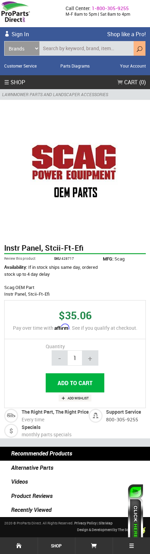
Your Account (133, 66)
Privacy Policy (85, 523)
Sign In (20, 34)
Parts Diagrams (75, 66)
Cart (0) (134, 82)
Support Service (123, 411)
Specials (31, 427)
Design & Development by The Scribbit (107, 529)
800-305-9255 (122, 419)
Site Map (106, 523)
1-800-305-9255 (110, 8)
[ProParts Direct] (30, 13)
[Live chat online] (135, 515)
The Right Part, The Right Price (55, 411)
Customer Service (20, 66)
